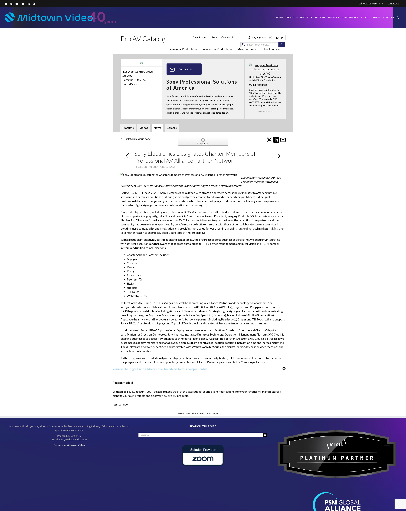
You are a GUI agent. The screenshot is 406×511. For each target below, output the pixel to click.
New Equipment (272, 49)
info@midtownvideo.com (73, 439)
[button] (398, 17)
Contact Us (227, 37)
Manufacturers (246, 49)
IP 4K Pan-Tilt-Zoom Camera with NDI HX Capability (265, 79)
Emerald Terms (183, 413)
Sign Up (278, 37)
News (214, 37)
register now (120, 404)
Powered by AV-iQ (213, 413)
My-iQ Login (259, 37)
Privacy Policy (198, 413)
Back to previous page (137, 139)
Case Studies (199, 37)
